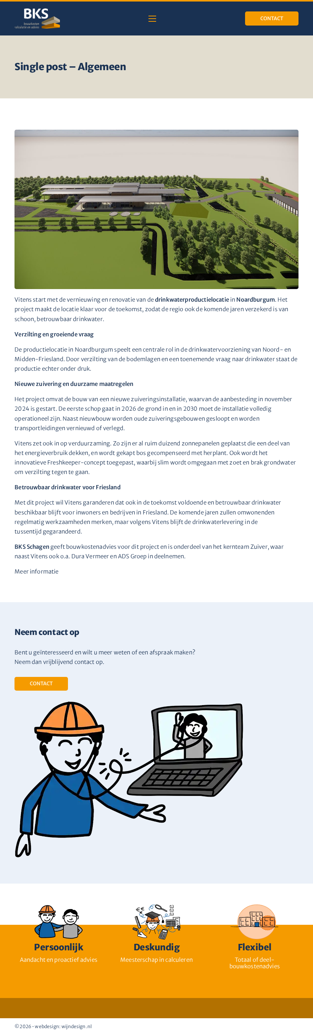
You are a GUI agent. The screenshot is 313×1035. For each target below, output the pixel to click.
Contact (271, 18)
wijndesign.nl (76, 1026)
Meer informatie (36, 571)
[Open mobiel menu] (152, 19)
